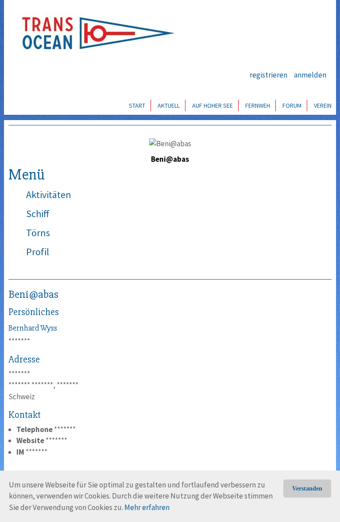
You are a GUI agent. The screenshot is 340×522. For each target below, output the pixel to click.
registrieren (268, 75)
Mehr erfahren (147, 507)
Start (137, 105)
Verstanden (307, 488)
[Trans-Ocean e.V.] (95, 33)
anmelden (310, 75)
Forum (291, 105)
